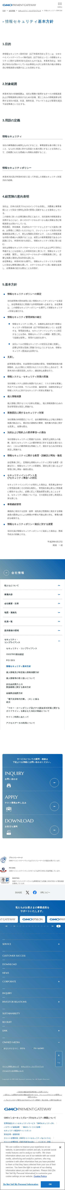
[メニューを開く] (60, 5)
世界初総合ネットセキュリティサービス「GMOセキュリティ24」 (29, 1123)
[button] (32, 944)
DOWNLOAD (9, 964)
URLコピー (45, 893)
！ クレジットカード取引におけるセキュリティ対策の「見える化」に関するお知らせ (33, 1100)
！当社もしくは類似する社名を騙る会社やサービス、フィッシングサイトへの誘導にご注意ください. (32, 1096)
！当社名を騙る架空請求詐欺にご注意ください (32, 1092)
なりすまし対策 (44, 1142)
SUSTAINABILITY (11, 1013)
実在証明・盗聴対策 (12, 1134)
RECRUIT (7, 1021)
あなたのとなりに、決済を (14, 1048)
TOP (4, 10)
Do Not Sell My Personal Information (20, 1184)
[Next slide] (53, 926)
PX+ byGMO (39, 1048)
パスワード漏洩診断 (12, 1127)
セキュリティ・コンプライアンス (29, 10)
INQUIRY (7, 993)
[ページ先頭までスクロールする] (59, 1059)
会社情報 (12, 10)
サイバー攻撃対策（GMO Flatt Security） (19, 1142)
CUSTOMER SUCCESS (13, 955)
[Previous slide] (6, 926)
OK (50, 1184)
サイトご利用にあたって (10, 1066)
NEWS (5, 972)
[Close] (60, 1147)
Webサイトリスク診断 (31, 1127)
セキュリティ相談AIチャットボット (18, 1131)
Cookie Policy (40, 1176)
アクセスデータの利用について (13, 1071)
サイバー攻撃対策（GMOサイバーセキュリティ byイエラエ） (28, 1138)
